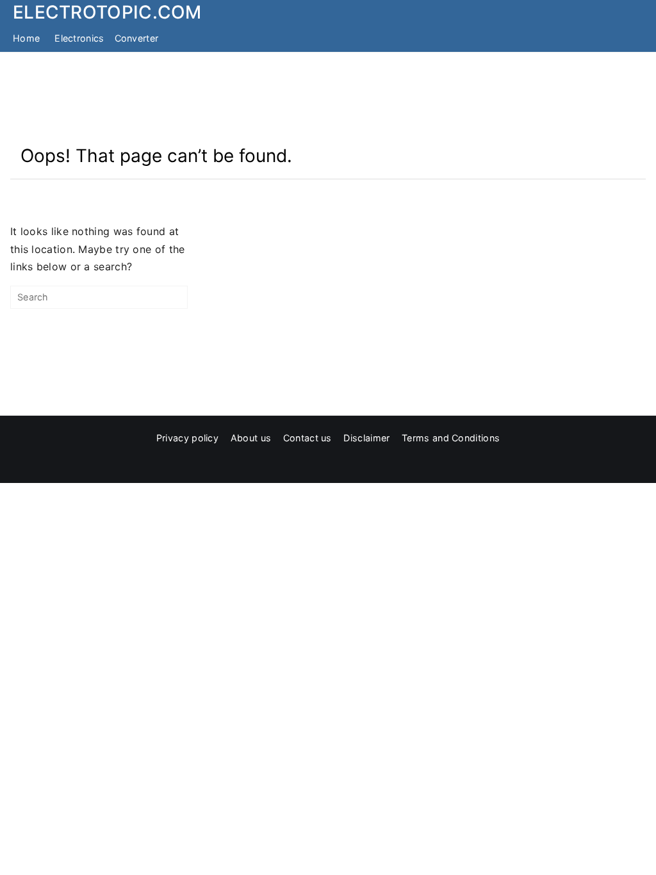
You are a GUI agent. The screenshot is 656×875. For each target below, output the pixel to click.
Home (26, 38)
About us (251, 437)
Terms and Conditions (451, 437)
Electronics (79, 38)
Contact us (307, 437)
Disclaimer (366, 437)
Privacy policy (187, 437)
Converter (137, 38)
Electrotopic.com (107, 12)
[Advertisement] (328, 98)
